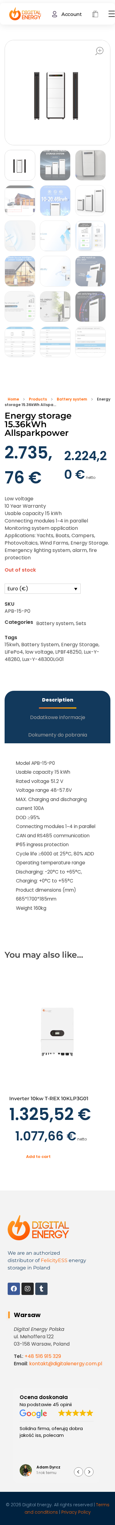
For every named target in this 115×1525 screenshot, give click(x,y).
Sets (81, 623)
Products (38, 399)
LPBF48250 (68, 651)
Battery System (40, 644)
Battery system (72, 399)
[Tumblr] (41, 1289)
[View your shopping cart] (95, 14)
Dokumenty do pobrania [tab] (57, 734)
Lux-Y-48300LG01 (43, 659)
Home (13, 399)
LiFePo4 (14, 651)
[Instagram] (27, 1289)
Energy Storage (79, 644)
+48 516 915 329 (43, 1356)
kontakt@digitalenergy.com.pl (65, 1363)
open (99, 51)
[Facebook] (14, 1289)
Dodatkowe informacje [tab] (57, 717)
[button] (89, 1471)
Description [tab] (57, 699)
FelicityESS (54, 1260)
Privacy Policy (76, 1512)
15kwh (12, 644)
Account (71, 14)
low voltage (39, 651)
